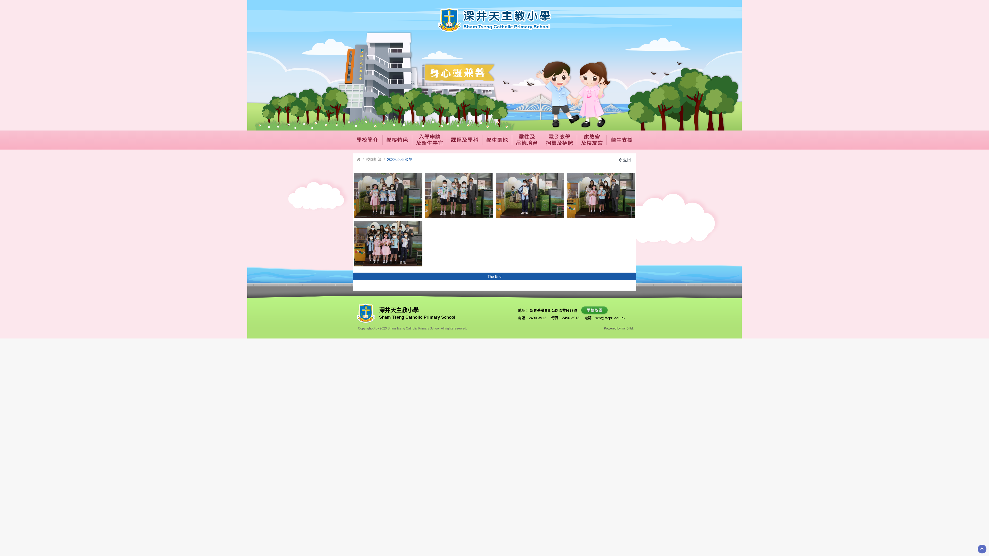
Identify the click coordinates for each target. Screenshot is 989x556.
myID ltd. (627, 328)
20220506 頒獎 (399, 159)
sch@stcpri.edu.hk (610, 318)
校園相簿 (373, 159)
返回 (626, 160)
